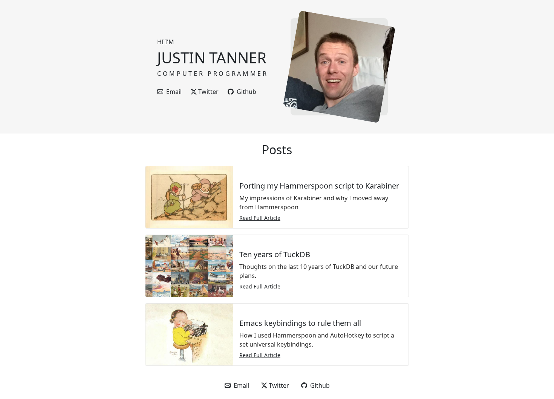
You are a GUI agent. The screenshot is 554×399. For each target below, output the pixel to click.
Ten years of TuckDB (274, 254)
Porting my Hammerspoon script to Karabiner (319, 186)
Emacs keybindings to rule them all (300, 323)
